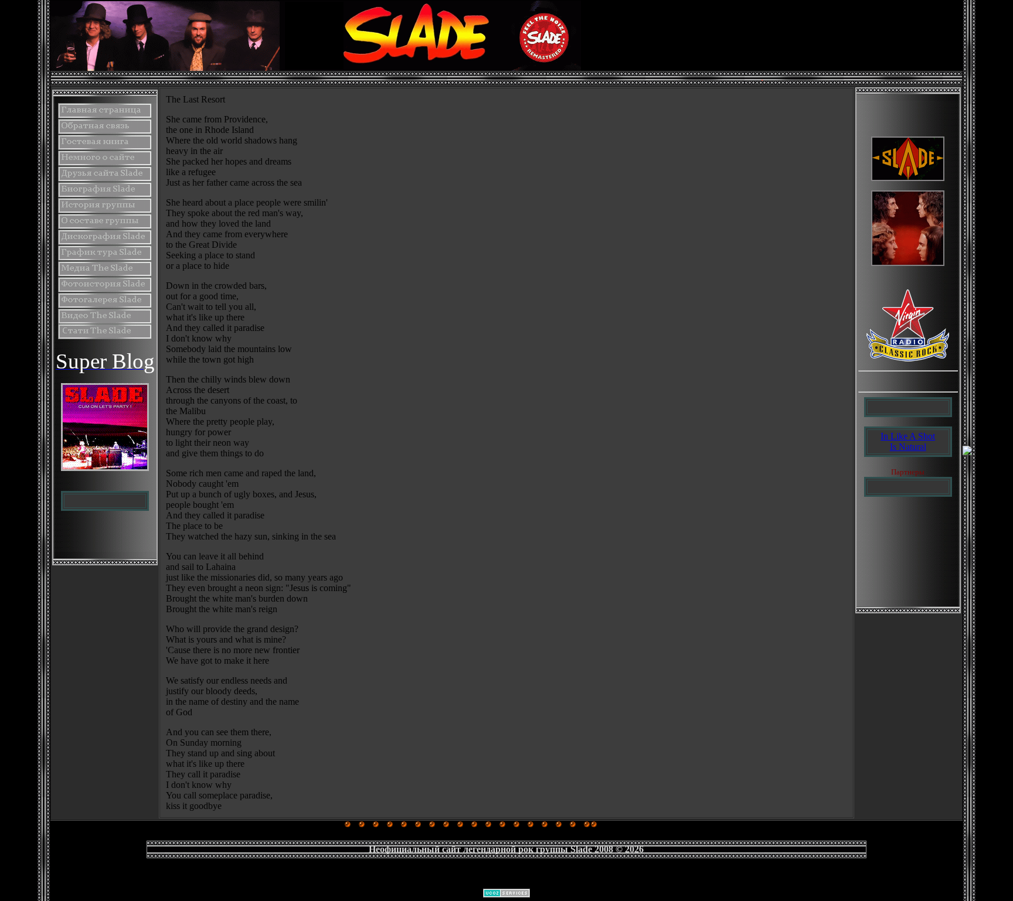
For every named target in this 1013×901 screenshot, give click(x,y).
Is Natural (908, 447)
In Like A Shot (908, 436)
